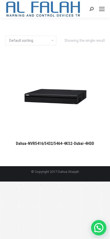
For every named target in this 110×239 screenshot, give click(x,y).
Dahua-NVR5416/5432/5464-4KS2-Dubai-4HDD (55, 143)
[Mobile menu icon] (102, 9)
